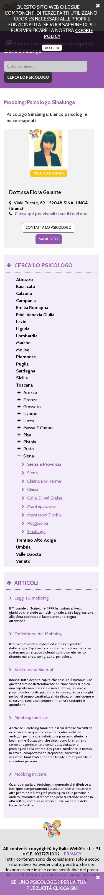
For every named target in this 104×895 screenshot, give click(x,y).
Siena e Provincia (44, 464)
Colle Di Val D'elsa (44, 498)
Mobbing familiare (31, 717)
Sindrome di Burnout (34, 669)
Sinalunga (36, 531)
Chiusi (32, 489)
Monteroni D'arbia (44, 515)
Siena (32, 472)
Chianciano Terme (44, 481)
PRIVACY (73, 854)
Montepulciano (41, 506)
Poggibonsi (37, 523)
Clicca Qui (66, 888)
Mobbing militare (30, 774)
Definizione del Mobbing (38, 633)
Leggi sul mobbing (31, 598)
